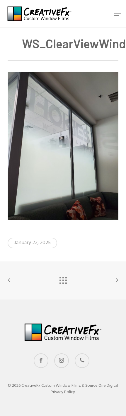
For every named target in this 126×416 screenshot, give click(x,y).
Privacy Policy (63, 392)
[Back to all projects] (63, 279)
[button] (117, 14)
